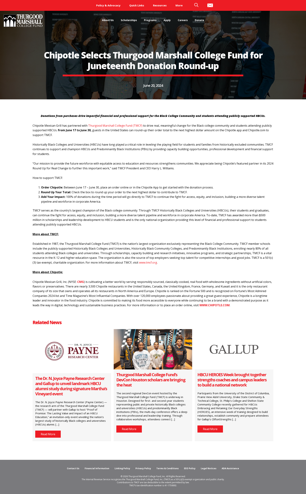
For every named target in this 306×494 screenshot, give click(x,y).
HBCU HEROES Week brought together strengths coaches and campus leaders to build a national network (232, 380)
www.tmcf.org (148, 262)
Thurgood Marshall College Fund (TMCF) (115, 126)
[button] (48, 434)
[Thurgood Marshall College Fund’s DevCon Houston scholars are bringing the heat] (153, 349)
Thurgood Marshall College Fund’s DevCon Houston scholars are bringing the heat (150, 380)
